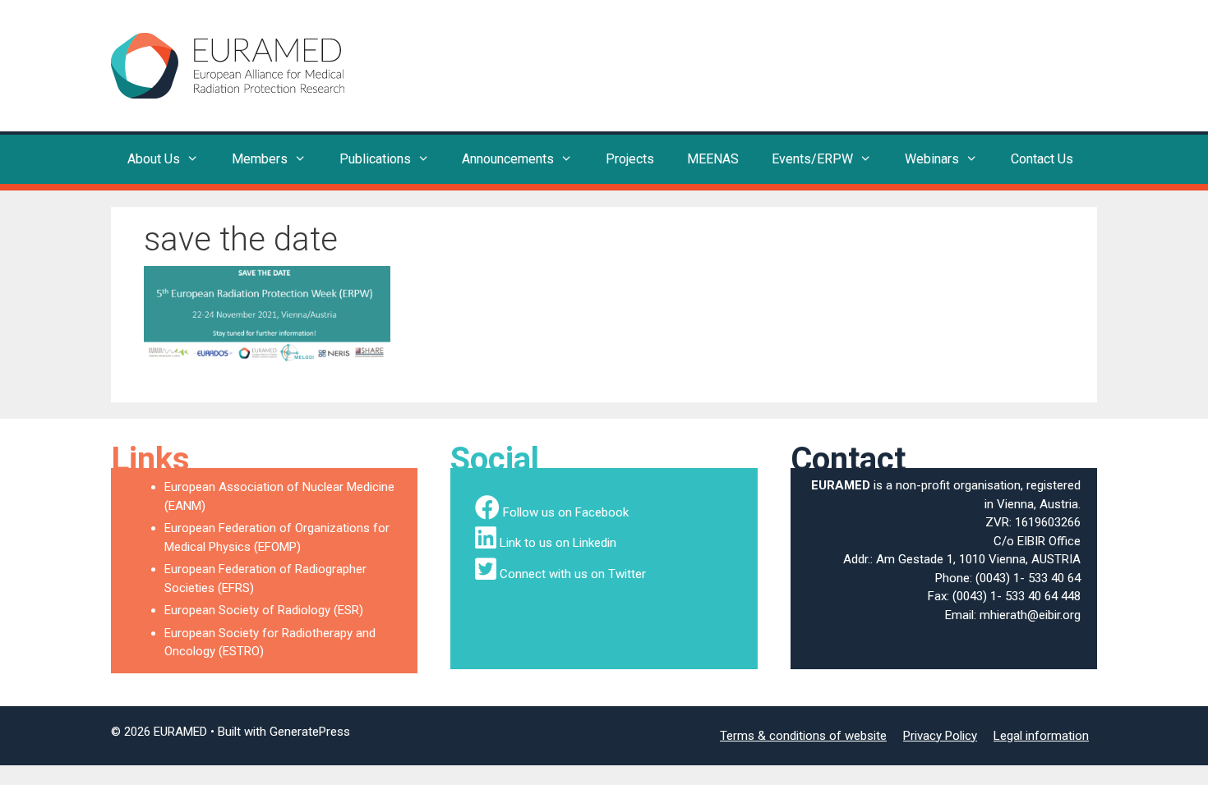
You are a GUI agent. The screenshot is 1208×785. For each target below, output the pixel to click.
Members (260, 159)
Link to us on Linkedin (558, 542)
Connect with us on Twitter (573, 574)
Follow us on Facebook (566, 512)
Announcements (508, 159)
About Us (153, 159)
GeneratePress (310, 731)
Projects (630, 159)
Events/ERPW (812, 159)
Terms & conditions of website (803, 735)
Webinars (932, 159)
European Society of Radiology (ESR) (263, 610)
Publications (375, 159)
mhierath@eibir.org (1030, 615)
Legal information (1041, 735)
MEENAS (713, 159)
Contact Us (1042, 159)
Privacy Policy (940, 735)
